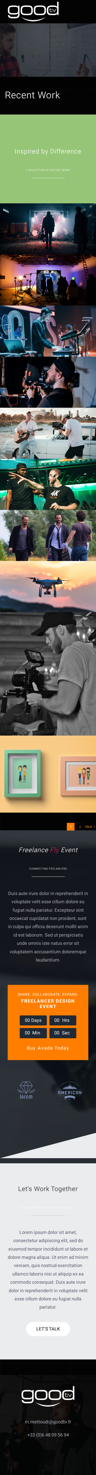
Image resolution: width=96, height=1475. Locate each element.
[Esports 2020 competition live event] (48, 484)
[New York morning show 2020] (48, 382)
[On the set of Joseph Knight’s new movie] (48, 535)
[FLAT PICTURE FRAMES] (48, 774)
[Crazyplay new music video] (48, 228)
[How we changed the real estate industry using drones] (48, 586)
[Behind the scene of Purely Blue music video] (48, 433)
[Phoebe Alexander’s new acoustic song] (48, 674)
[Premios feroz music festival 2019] (48, 331)
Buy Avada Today (48, 1048)
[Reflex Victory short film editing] (48, 280)
